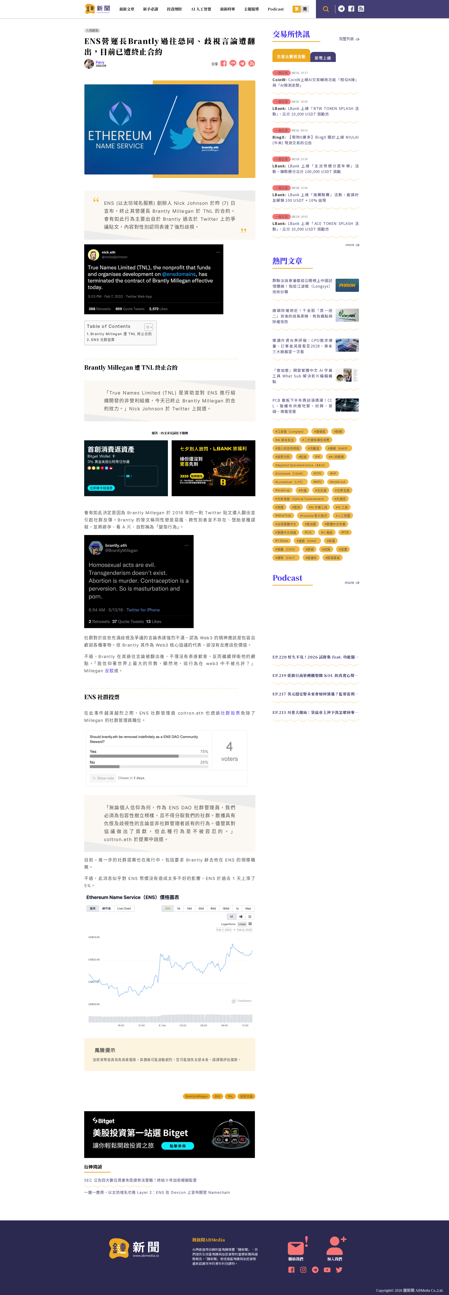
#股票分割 (282, 456)
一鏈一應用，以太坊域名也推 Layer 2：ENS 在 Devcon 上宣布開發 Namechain (157, 1192)
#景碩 (309, 549)
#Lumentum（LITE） (290, 482)
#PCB (345, 532)
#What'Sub (283, 515)
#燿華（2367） (286, 557)
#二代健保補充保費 (316, 439)
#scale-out (338, 481)
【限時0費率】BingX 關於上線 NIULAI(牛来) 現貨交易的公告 (315, 139)
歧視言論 (246, 1096)
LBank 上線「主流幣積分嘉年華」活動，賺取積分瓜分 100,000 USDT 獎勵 (315, 168)
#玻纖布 (311, 557)
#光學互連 (342, 490)
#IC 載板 (327, 532)
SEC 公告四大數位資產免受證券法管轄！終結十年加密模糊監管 (140, 1180)
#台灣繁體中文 (285, 524)
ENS (218, 1096)
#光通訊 (340, 498)
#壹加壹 (310, 524)
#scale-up (282, 490)
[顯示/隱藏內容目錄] (146, 327)
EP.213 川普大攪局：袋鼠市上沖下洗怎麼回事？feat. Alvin (315, 712)
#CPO (318, 473)
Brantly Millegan (197, 1096)
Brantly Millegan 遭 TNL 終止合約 (121, 334)
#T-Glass (281, 540)
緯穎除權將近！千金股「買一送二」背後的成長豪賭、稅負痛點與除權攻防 (302, 315)
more (349, 244)
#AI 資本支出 (284, 439)
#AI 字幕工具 (318, 507)
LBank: (279, 108)
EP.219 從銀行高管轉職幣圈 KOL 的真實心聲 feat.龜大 (315, 675)
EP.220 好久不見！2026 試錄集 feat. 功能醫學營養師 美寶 (315, 656)
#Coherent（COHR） (290, 473)
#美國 (279, 507)
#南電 (331, 541)
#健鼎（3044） (307, 541)
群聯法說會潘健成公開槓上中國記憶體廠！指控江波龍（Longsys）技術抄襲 (302, 285)
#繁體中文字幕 (335, 524)
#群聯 (338, 431)
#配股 (302, 456)
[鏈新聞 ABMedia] (97, 12)
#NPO (317, 481)
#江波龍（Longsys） (290, 431)
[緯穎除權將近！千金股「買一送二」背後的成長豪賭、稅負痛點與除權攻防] (347, 320)
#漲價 (343, 549)
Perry (100, 62)
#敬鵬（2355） (286, 549)
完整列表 (346, 38)
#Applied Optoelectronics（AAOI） (301, 465)
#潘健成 (320, 431)
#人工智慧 (343, 515)
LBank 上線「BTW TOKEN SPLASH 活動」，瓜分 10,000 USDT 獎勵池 (315, 111)
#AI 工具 (342, 507)
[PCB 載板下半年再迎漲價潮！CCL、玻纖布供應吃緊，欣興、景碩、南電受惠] (347, 410)
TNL (230, 1096)
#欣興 (326, 549)
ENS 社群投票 (103, 340)
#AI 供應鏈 (336, 456)
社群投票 (231, 713)
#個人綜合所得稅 (287, 448)
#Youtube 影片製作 (313, 515)
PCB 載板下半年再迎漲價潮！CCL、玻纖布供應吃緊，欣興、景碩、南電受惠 (302, 405)
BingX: (279, 137)
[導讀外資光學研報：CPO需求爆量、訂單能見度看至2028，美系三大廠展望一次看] (347, 350)
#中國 (302, 490)
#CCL (308, 532)
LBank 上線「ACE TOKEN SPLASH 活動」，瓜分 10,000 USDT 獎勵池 (315, 226)
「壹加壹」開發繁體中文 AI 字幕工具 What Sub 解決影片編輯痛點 (302, 375)
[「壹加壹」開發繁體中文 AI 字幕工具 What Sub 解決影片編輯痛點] (347, 380)
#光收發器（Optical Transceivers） (300, 498)
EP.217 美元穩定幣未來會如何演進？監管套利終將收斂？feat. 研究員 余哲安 (315, 693)
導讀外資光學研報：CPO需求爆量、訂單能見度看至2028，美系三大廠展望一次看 (302, 345)
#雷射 (296, 507)
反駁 (109, 670)
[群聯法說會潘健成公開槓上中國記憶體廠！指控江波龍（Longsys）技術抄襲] (347, 291)
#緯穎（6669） (338, 448)
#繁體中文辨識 (285, 532)
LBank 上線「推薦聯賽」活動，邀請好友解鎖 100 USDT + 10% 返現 (315, 197)
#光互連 (320, 490)
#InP (333, 473)
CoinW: (279, 79)
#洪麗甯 (313, 448)
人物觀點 (92, 30)
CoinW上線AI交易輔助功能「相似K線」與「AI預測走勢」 (315, 82)
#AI (317, 456)
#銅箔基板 (332, 557)
